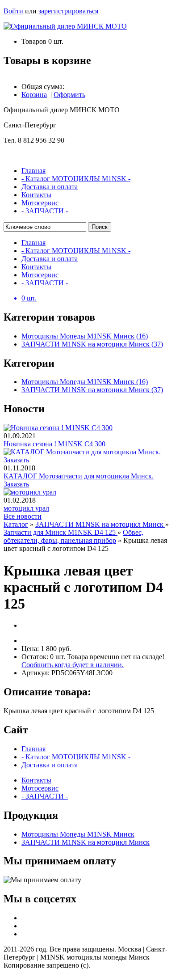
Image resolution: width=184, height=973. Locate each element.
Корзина (34, 94)
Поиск (100, 227)
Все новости (23, 516)
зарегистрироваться (68, 11)
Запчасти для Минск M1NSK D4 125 (60, 532)
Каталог (16, 524)
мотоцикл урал (26, 508)
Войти (13, 11)
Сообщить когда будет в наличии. (72, 664)
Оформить (69, 94)
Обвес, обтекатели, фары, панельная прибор (73, 536)
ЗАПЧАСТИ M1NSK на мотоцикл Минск (100, 524)
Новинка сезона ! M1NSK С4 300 (54, 444)
